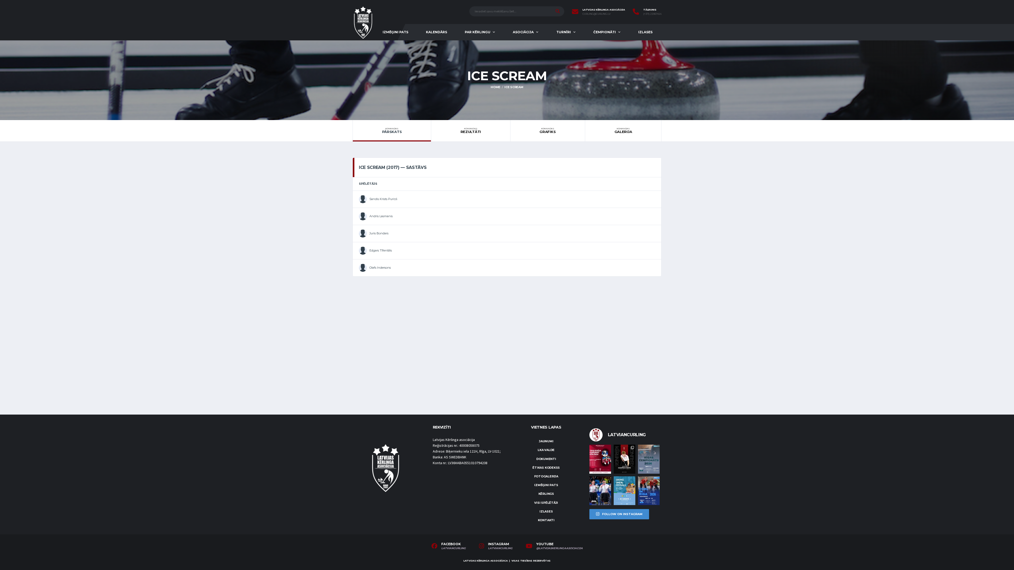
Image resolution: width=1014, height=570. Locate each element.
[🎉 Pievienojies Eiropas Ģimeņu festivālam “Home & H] (624, 490)
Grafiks (547, 130)
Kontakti (546, 520)
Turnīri (563, 32)
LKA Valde (546, 450)
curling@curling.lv (597, 14)
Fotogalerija (546, 476)
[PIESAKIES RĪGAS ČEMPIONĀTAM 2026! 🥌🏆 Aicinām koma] (649, 459)
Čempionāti (604, 32)
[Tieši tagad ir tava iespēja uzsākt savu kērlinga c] (624, 459)
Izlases (645, 32)
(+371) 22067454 (652, 14)
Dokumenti (546, 459)
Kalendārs (436, 32)
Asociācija (523, 32)
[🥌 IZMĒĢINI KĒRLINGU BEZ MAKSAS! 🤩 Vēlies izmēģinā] (600, 459)
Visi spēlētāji (546, 503)
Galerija (623, 130)
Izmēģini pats (395, 32)
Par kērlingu (477, 32)
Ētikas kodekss (546, 467)
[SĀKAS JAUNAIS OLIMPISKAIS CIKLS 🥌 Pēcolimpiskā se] (600, 490)
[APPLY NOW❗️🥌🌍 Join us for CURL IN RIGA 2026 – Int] (649, 490)
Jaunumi (546, 441)
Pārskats (392, 130)
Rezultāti (471, 130)
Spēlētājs (368, 184)
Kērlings (546, 494)
